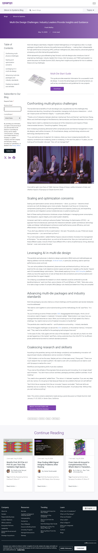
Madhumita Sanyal (19, 470)
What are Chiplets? (65, 517)
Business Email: (8, 105)
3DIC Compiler (80, 271)
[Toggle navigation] (94, 3)
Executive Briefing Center (28, 527)
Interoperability (25, 518)
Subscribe (9, 151)
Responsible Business (7, 517)
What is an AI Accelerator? (68, 511)
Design (48, 418)
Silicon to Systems (19, 16)
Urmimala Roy (78, 472)
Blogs (6, 16)
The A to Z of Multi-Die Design (47, 520)
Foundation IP (79, 479)
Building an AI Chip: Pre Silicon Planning (47, 527)
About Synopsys (32, 418)
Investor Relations (6, 520)
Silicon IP (16, 479)
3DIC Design (56, 418)
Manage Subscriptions (27, 532)
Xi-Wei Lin (78, 470)
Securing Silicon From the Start (48, 531)
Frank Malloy (49, 27)
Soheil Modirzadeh (50, 471)
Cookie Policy (21, 550)
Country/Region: (8, 114)
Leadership (4, 528)
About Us (4, 511)
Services (23, 511)
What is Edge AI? (65, 522)
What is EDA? (64, 520)
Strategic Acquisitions (7, 535)
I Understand (80, 548)
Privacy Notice (16, 145)
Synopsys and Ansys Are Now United (48, 511)
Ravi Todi (86, 470)
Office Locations (6, 522)
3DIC (58, 314)
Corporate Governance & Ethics (8, 531)
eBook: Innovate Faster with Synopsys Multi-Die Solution (39, 408)
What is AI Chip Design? (67, 514)
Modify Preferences (66, 548)
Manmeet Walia (16, 472)
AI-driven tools (57, 261)
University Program (26, 529)
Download (57, 89)
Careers (3, 514)
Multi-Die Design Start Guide (49, 524)
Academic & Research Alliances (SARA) (27, 514)
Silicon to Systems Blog (13, 10)
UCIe (59, 328)
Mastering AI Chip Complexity (46, 516)
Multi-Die (41, 418)
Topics (89, 10)
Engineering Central (22, 477)
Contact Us (24, 521)
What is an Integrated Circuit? (66, 526)
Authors (62, 529)
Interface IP (10, 479)
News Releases (25, 524)
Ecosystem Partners (7, 525)
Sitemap (23, 535)
